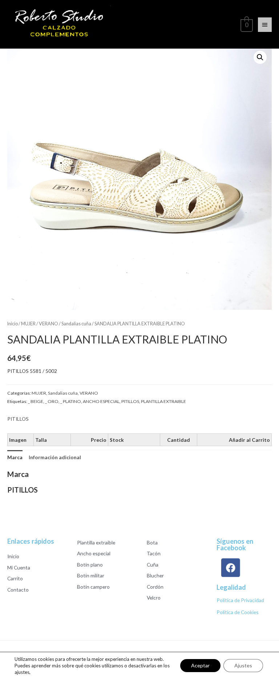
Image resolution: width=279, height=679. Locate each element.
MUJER (28, 323)
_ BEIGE (35, 401)
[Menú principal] (265, 24)
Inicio (12, 323)
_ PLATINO (70, 401)
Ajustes (243, 665)
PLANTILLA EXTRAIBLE (163, 401)
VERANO (48, 323)
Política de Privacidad (240, 600)
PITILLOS (130, 401)
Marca (15, 457)
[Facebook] (230, 567)
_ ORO (51, 401)
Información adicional (55, 457)
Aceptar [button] (200, 665)
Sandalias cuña (76, 323)
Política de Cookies (238, 612)
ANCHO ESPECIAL (101, 401)
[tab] (15, 457)
